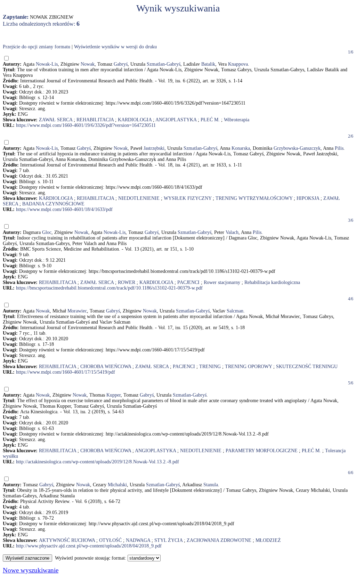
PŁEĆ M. (210, 119)
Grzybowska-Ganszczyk (297, 148)
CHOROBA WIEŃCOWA (105, 366)
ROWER (126, 282)
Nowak (88, 64)
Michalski (117, 484)
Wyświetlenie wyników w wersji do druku (115, 46)
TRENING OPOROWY (248, 366)
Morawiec (77, 311)
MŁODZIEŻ (268, 540)
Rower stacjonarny (222, 282)
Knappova (238, 64)
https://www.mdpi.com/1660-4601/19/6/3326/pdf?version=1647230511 (86, 125)
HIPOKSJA (308, 198)
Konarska (241, 148)
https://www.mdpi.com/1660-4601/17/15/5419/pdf (65, 372)
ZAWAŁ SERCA (55, 119)
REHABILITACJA (95, 119)
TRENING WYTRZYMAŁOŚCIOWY (254, 198)
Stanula (210, 484)
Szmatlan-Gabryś (163, 64)
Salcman (235, 311)
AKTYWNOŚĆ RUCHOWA (67, 540)
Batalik (208, 64)
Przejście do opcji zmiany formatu (36, 46)
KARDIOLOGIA (135, 119)
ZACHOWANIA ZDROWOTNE (219, 540)
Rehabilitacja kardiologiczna (272, 282)
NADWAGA (138, 540)
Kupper (113, 395)
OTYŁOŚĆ (110, 540)
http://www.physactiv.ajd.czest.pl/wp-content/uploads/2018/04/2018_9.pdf (89, 545)
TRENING (210, 366)
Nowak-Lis (47, 64)
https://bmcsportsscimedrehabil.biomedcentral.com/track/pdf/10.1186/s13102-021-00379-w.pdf (109, 288)
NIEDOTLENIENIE (139, 198)
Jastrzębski (154, 148)
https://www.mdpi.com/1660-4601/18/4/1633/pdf (64, 209)
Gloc (46, 232)
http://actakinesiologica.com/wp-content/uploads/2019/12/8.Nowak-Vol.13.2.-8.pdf (97, 461)
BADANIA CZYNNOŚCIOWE (53, 203)
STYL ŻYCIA (168, 540)
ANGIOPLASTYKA (175, 119)
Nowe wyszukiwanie (30, 570)
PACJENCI (188, 282)
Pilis (339, 148)
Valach (232, 232)
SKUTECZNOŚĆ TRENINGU (307, 366)
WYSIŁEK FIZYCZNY (187, 198)
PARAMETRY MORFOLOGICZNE (262, 450)
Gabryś (121, 64)
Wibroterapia (236, 119)
